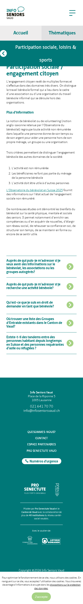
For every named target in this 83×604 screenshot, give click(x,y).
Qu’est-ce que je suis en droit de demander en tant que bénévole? (30, 304)
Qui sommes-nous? (41, 432)
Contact (41, 438)
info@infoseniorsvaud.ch (41, 411)
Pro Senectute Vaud (42, 451)
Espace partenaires (41, 444)
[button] (72, 12)
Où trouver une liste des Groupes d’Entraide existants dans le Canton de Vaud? (34, 323)
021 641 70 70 (41, 406)
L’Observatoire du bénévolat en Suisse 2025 (34, 190)
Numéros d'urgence (44, 461)
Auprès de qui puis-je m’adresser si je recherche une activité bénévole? (33, 286)
